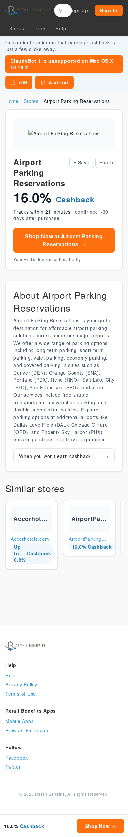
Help (10, 675)
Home (12, 101)
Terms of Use (20, 693)
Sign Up (78, 10)
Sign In (108, 10)
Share (106, 162)
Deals (40, 28)
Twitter (13, 767)
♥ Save (82, 162)
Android (58, 82)
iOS (23, 82)
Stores (16, 28)
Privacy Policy (21, 684)
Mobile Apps (19, 721)
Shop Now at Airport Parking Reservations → (64, 240)
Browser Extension (26, 730)
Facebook (16, 757)
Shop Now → (101, 826)
